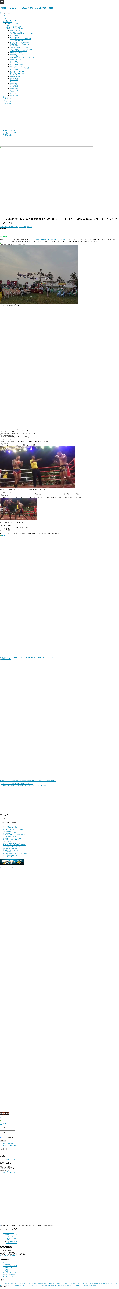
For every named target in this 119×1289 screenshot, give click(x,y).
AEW (4, 1283)
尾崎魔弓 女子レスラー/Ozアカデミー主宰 (22, 57)
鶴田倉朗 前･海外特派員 (17, 52)
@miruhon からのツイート (7, 1159)
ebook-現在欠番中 (15, 95)
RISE (65, 1283)
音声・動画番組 (7, 135)
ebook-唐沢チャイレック (17, 74)
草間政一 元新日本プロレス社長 (19, 47)
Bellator (6, 1283)
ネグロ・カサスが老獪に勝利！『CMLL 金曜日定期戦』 (17, 784)
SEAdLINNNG (72, 1283)
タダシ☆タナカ (22, 1285)
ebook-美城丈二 (14, 61)
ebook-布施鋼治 (14, 35)
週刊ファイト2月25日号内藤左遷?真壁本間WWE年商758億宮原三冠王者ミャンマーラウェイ (26, 657)
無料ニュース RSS (11, 1234)
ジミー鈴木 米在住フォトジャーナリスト (21, 34)
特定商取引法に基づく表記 (11, 1272)
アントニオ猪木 (106, 1283)
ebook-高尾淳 (13, 93)
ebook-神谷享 (13, 83)
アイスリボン (100, 1283)
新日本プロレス (79, 1285)
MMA (4, 100)
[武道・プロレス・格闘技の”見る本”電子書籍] (27, 7)
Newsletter (6, 1262)
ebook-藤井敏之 (14, 86)
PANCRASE (51, 1283)
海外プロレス (7, 98)
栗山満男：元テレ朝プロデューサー (20, 44)
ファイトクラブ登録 (10, 130)
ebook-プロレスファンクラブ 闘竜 (19, 68)
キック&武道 (7, 102)
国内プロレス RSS (11, 1236)
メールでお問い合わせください (9, 1172)
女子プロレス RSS (11, 1243)
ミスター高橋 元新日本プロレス (19, 40)
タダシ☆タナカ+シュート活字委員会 (20, 39)
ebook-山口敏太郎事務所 (17, 59)
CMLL (9, 1283)
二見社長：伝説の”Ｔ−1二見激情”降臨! (21, 49)
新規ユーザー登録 (8, 1143)
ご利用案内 (6, 1264)
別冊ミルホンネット (12, 23)
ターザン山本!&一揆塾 (16, 37)
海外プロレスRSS (11, 1238)
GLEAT (15, 1283)
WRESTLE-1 (88, 1283)
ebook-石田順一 (14, 81)
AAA (1, 1283)
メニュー (3, 15)
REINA (62, 1283)
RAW (59, 1283)
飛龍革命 (12, 92)
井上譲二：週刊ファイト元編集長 (19, 42)
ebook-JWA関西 (14, 63)
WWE (92, 1283)
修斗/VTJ (44, 1285)
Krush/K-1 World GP (35, 1283)
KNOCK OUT (27, 1283)
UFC (84, 1283)
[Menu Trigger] (2, 2)
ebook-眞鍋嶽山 (14, 56)
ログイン (4, 1124)
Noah (43, 1283)
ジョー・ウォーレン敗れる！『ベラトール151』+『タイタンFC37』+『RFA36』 (23, 785)
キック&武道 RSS (11, 1241)
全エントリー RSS (8, 1233)
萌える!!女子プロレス (16, 85)
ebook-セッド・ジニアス (17, 66)
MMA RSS (9, 1239)
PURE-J (56, 1283)
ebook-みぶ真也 (14, 69)
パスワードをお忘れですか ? (11, 1145)
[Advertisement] (59, 117)
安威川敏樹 (66, 1285)
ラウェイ (29, 227)
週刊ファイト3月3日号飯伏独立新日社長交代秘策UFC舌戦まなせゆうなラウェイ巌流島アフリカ (28, 781)
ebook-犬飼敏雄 (14, 80)
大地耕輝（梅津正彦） (16, 76)
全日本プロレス (49, 1285)
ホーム (5, 18)
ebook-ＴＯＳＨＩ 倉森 (16, 64)
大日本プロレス (60, 1285)
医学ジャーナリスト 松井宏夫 (18, 71)
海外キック (91, 1285)
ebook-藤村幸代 (14, 88)
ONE (48, 1283)
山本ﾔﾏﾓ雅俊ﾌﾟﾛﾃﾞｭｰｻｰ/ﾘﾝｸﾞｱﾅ (18, 51)
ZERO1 (95, 1283)
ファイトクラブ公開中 (9, 20)
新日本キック (72, 1285)
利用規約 (5, 1271)
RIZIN (67, 1283)
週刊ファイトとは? (8, 1276)
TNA (82, 1283)
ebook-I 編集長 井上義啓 (17, 32)
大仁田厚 (55, 1285)
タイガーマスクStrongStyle (13, 1285)
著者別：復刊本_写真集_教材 (14, 28)
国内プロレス (7, 97)
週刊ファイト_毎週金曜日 (13, 27)
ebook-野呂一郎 (14, 90)
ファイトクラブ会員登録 (10, 1266)
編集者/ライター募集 (9, 1274)
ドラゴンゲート (29, 1285)
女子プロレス (7, 103)
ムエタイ (35, 1285)
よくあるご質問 (7, 1269)
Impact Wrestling (20, 1283)
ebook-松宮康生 (14, 45)
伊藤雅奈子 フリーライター (18, 54)
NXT (45, 1283)
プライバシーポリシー (9, 1267)
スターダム (4, 1285)
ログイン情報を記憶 (8, 1137)
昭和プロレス (86, 1285)
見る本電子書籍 (7, 22)
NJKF (40, 1283)
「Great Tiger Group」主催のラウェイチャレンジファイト (51, 239)
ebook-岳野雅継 (14, 78)
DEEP (12, 1283)
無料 (7, 25)
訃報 (95, 1285)
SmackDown (78, 1283)
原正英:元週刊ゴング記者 (17, 73)
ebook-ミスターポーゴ (16, 30)
